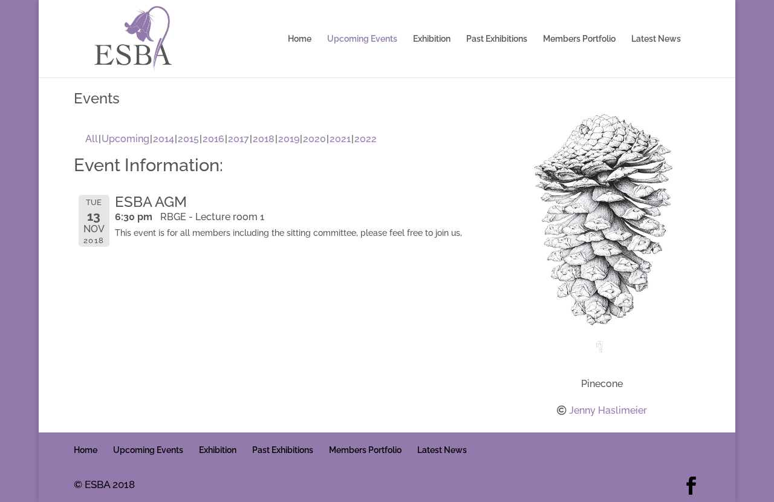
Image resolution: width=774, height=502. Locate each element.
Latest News (656, 39)
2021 (340, 139)
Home (299, 39)
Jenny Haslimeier (608, 410)
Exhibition (431, 39)
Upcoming (125, 139)
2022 (365, 139)
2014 (163, 139)
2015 (188, 139)
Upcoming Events (362, 39)
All (91, 139)
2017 (238, 139)
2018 (264, 139)
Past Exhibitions (496, 39)
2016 (213, 139)
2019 (288, 139)
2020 (314, 139)
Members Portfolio (579, 39)
